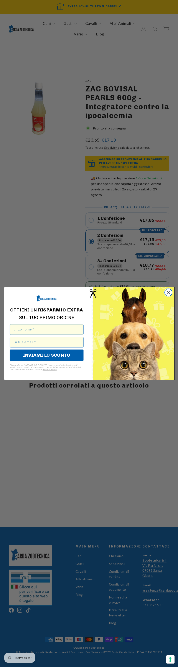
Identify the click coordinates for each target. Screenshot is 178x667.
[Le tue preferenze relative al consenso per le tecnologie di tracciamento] (170, 659)
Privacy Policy (50, 369)
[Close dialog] (168, 292)
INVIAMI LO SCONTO (46, 355)
